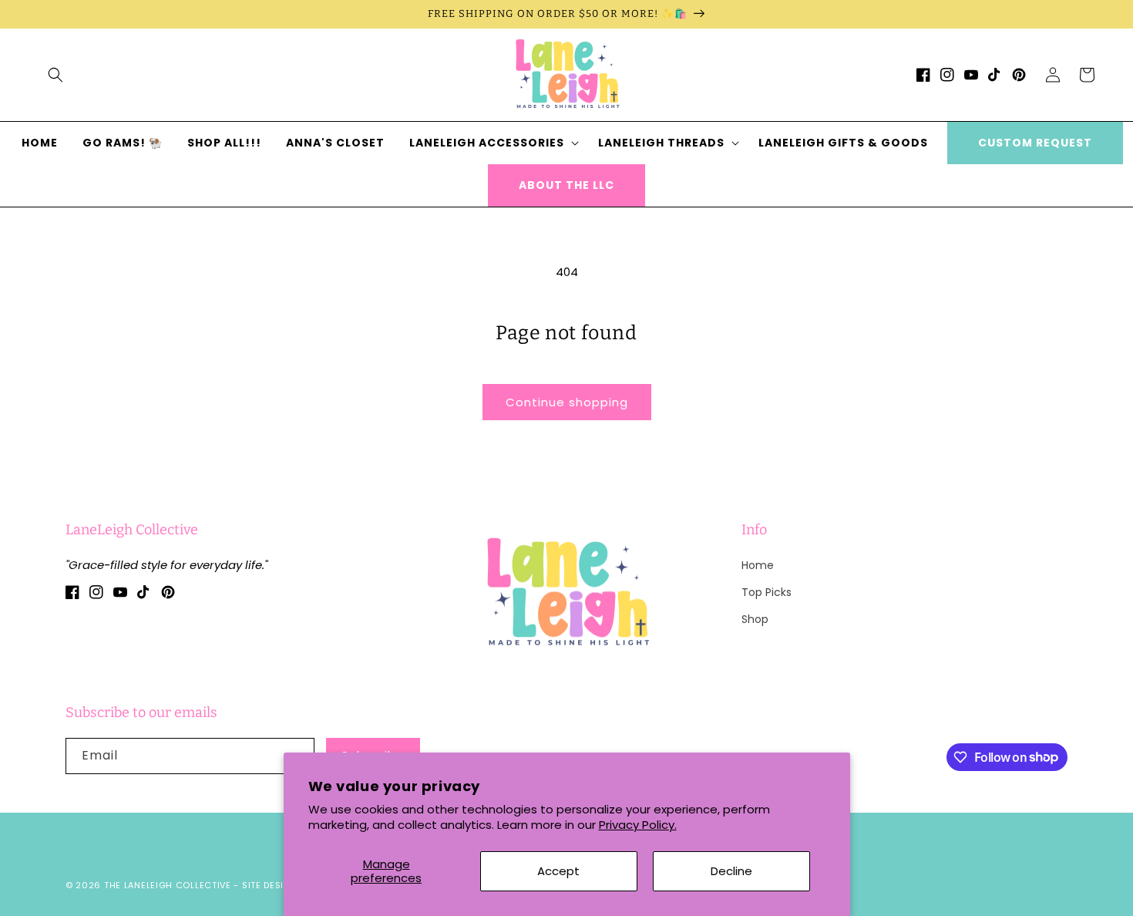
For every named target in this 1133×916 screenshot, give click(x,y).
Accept (558, 871)
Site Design (270, 885)
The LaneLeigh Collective (167, 885)
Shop (754, 619)
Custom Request (1035, 142)
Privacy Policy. (638, 825)
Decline (731, 871)
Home (757, 565)
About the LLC (566, 185)
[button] (55, 75)
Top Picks (766, 592)
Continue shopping (567, 402)
